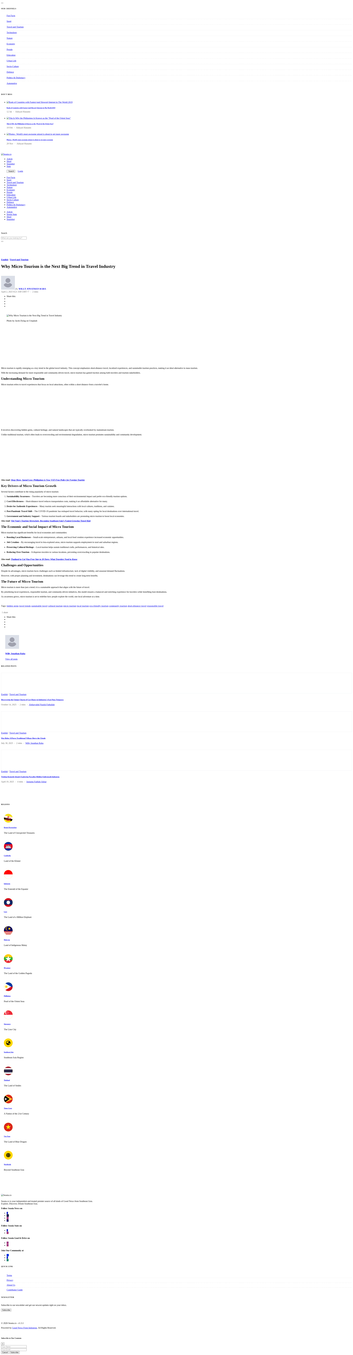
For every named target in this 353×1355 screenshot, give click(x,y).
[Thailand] (8, 1074)
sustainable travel (39, 606)
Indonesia (7, 883)
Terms (9, 1275)
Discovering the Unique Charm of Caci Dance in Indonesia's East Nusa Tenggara (32, 700)
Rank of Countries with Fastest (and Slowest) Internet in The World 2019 (31, 108)
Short (9, 161)
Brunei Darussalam (10, 827)
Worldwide (7, 1164)
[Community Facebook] (7, 1257)
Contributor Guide (15, 1290)
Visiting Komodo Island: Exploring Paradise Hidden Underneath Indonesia (30, 777)
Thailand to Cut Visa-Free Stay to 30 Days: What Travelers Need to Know (44, 559)
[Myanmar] (8, 962)
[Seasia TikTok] (8, 1220)
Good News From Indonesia (24, 1328)
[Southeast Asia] (8, 1046)
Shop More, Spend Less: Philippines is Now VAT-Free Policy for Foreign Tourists (48, 480)
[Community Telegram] (8, 1255)
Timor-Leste (8, 1108)
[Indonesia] (8, 878)
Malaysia (7, 940)
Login (20, 171)
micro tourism (69, 606)
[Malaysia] (8, 934)
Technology (12, 32)
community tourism (118, 606)
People (10, 49)
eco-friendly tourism (98, 606)
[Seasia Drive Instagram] (8, 1245)
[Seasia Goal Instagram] (8, 1243)
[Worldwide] (8, 1159)
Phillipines (7, 996)
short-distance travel (137, 606)
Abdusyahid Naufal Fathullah (42, 704)
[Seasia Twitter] (8, 1215)
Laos (5, 912)
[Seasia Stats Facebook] (7, 1230)
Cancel (5, 1352)
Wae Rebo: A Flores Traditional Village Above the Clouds (23, 738)
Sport (9, 21)
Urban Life (11, 61)
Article (10, 159)
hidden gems (13, 606)
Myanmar (7, 968)
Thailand (7, 1080)
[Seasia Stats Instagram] (8, 1233)
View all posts (11, 659)
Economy (11, 44)
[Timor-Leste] (8, 1102)
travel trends (25, 606)
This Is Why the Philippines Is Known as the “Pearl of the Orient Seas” (30, 124)
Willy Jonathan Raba (15, 653)
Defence (10, 72)
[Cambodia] (8, 850)
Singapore (7, 1024)
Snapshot (11, 164)
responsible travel (155, 606)
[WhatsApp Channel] (8, 1260)
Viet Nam (7, 1136)
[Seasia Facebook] (7, 1213)
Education (11, 55)
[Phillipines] (8, 990)
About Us (11, 1285)
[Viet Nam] (8, 1131)
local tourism (83, 606)
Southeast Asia (9, 1052)
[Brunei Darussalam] (8, 822)
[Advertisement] (84, 345)
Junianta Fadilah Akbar (36, 782)
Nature (10, 38)
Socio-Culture (13, 66)
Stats (9, 166)
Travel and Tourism (15, 27)
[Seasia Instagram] (8, 1218)
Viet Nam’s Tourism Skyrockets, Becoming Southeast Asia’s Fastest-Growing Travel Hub (51, 521)
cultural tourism (55, 606)
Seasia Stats (12, 214)
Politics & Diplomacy (16, 78)
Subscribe (6, 1310)
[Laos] (8, 906)
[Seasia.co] (6, 154)
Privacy (10, 1280)
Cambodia (7, 855)
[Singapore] (8, 1018)
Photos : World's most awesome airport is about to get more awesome (30, 140)
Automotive (12, 83)
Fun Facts (11, 15)
